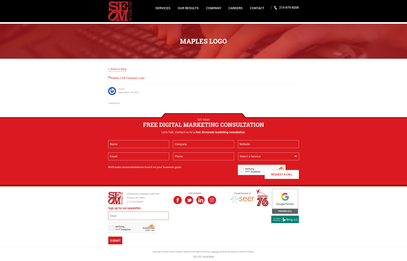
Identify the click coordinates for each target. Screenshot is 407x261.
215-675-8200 (289, 7)
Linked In (200, 200)
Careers (235, 8)
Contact (257, 8)
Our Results (188, 8)
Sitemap (215, 251)
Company (213, 8)
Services (162, 8)
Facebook (177, 200)
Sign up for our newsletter (124, 208)
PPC (200, 256)
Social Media (208, 256)
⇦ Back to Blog (117, 69)
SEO (195, 256)
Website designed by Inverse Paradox (237, 251)
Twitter (189, 200)
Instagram (212, 200)
